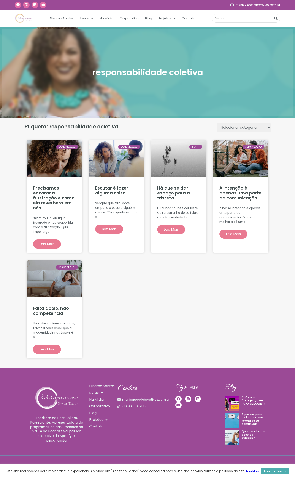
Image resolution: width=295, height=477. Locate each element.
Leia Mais (47, 243)
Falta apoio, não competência (51, 310)
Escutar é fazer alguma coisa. (111, 190)
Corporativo (129, 18)
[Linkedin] (35, 5)
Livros (84, 18)
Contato (188, 18)
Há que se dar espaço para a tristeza (173, 193)
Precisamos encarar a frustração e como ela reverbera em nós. (54, 198)
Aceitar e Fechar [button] (275, 471)
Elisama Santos (62, 18)
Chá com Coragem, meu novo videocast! (253, 400)
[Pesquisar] (275, 18)
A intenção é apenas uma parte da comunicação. (240, 193)
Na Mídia (106, 18)
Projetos (165, 18)
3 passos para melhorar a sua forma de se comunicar (252, 419)
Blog (148, 18)
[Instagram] (26, 5)
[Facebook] (18, 5)
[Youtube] (43, 5)
